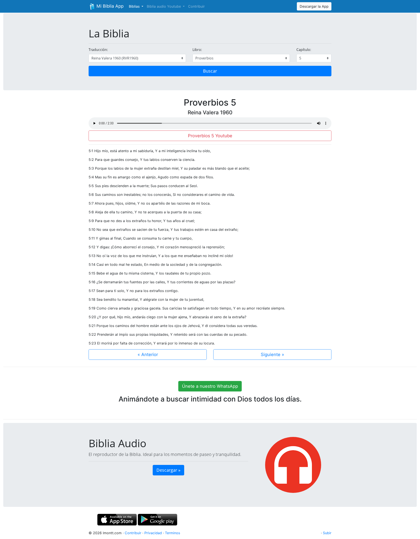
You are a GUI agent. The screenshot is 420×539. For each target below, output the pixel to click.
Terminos (172, 533)
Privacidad (153, 533)
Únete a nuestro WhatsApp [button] (210, 386)
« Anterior (148, 354)
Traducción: (98, 49)
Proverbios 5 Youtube (210, 135)
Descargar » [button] (168, 470)
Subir (327, 533)
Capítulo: (303, 49)
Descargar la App (314, 6)
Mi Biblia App (109, 6)
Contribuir (196, 6)
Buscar (210, 71)
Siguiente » (272, 354)
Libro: (197, 49)
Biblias (135, 6)
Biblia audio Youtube (164, 6)
